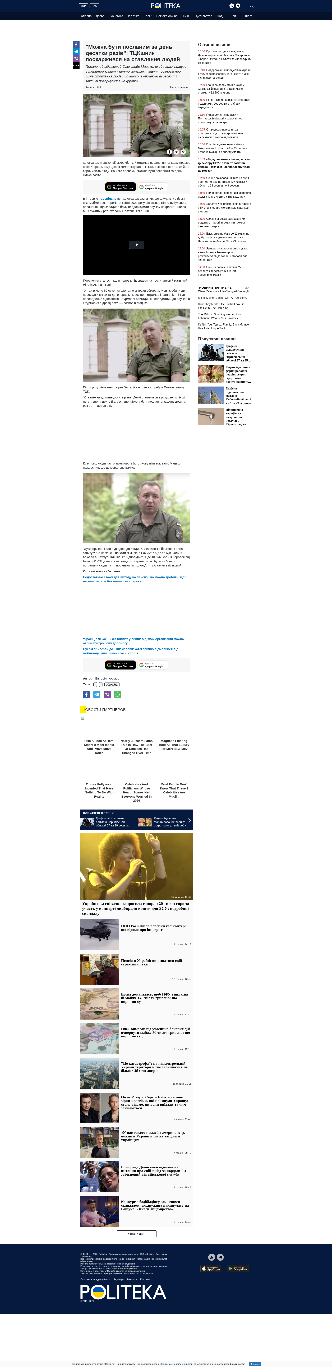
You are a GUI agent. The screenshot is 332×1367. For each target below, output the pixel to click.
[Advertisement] (136, 434)
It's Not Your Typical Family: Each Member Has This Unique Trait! (230, 361)
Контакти (145, 1279)
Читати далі (136, 1233)
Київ (186, 16)
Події (220, 16)
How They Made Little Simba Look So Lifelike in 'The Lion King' (231, 328)
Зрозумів (255, 1364)
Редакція (119, 1279)
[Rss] (231, 5)
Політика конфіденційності (95, 1279)
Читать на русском (178, 87)
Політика (133, 16)
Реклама (132, 1279)
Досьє (100, 16)
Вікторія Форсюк (107, 678)
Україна (112, 684)
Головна (86, 16)
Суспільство (203, 16)
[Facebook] (76, 44)
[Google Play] (238, 1268)
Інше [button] (246, 16)
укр (83, 5)
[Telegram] (238, 5)
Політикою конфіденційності (176, 1364)
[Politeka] (166, 5)
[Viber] (76, 58)
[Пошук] (252, 5)
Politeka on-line (167, 16)
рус (94, 5)
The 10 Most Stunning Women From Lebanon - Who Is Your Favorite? (232, 344)
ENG (234, 16)
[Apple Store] (210, 1268)
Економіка (116, 16)
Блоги (148, 16)
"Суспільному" (110, 198)
